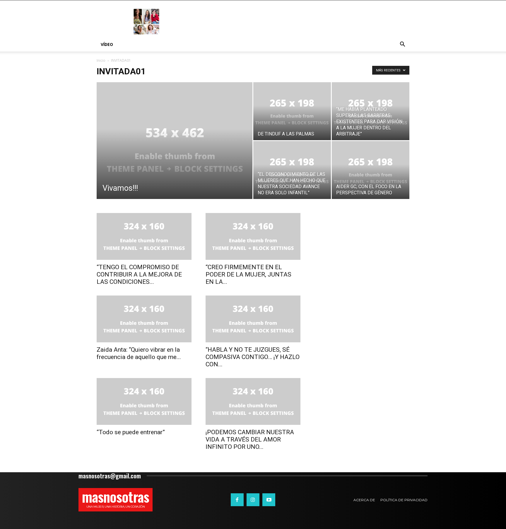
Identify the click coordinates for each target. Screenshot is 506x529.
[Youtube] (268, 499)
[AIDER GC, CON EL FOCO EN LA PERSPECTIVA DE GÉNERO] (370, 170)
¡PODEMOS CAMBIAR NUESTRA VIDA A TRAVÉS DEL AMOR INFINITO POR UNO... (250, 439)
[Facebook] (237, 499)
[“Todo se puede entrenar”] (144, 401)
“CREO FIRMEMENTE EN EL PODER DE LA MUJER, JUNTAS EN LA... (248, 274)
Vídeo (107, 44)
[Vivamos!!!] (174, 149)
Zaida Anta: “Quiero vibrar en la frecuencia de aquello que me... (139, 353)
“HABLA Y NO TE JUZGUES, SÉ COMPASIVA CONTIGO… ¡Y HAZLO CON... (253, 357)
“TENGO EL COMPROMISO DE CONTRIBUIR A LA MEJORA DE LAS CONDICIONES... (139, 274)
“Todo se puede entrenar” (131, 432)
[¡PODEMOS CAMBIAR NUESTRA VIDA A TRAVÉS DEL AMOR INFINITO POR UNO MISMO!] (253, 401)
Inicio (101, 60)
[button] (402, 45)
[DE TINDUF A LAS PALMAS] (292, 111)
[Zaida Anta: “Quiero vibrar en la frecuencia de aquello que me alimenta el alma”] (144, 319)
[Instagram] (253, 499)
